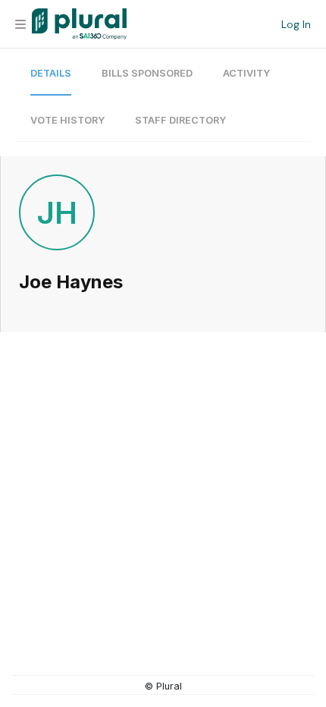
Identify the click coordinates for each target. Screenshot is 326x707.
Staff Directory (180, 120)
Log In (296, 24)
